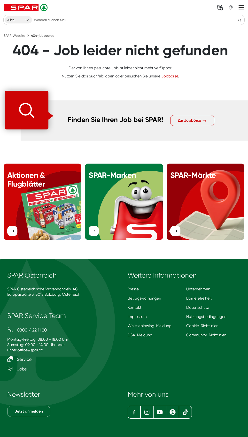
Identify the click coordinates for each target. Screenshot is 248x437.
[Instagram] (146, 412)
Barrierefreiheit (199, 298)
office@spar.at (30, 350)
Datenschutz (197, 307)
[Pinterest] (172, 412)
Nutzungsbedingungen (206, 316)
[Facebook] (134, 412)
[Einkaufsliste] (220, 7)
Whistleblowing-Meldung (149, 326)
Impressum (137, 316)
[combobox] (18, 19)
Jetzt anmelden (29, 411)
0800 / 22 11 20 (31, 329)
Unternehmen (198, 289)
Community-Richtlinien (206, 335)
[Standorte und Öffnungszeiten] (231, 7)
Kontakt (134, 307)
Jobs (21, 368)
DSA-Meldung (140, 335)
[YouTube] (159, 412)
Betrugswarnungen (144, 298)
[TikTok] (185, 412)
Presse (133, 289)
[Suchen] (239, 19)
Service (24, 359)
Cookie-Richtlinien (202, 326)
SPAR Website (14, 36)
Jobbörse (169, 76)
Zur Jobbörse (190, 120)
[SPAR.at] (26, 7)
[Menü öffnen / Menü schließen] (241, 7)
